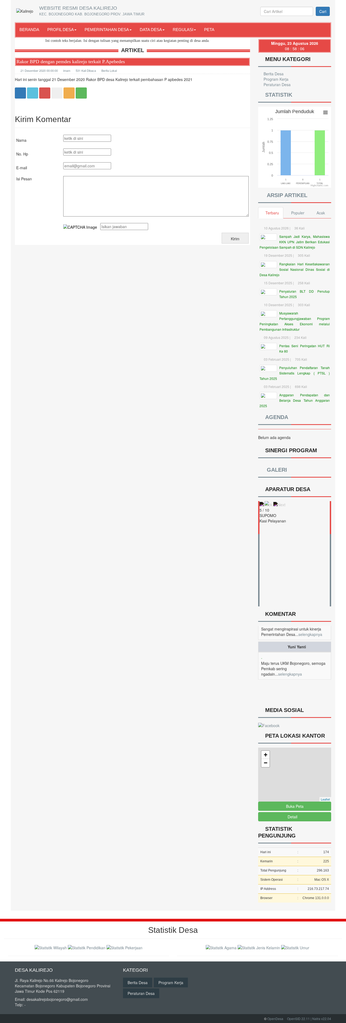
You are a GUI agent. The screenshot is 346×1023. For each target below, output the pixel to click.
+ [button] (265, 754)
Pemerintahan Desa (107, 29)
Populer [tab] (297, 212)
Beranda (29, 29)
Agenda (275, 417)
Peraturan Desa (276, 84)
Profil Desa (60, 29)
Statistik (277, 95)
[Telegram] (56, 92)
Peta (209, 29)
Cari (322, 11)
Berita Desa (273, 73)
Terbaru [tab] (272, 212)
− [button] (265, 762)
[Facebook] (20, 92)
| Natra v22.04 (321, 1018)
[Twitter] (32, 92)
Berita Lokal (109, 70)
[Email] (44, 92)
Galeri (275, 470)
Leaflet (325, 799)
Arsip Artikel (285, 195)
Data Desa (151, 29)
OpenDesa (275, 1018)
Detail (292, 816)
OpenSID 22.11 (298, 1018)
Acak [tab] (321, 212)
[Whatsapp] (81, 92)
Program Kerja (275, 79)
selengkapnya (290, 664)
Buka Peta (295, 806)
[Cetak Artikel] (69, 92)
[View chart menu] (325, 113)
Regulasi (183, 29)
